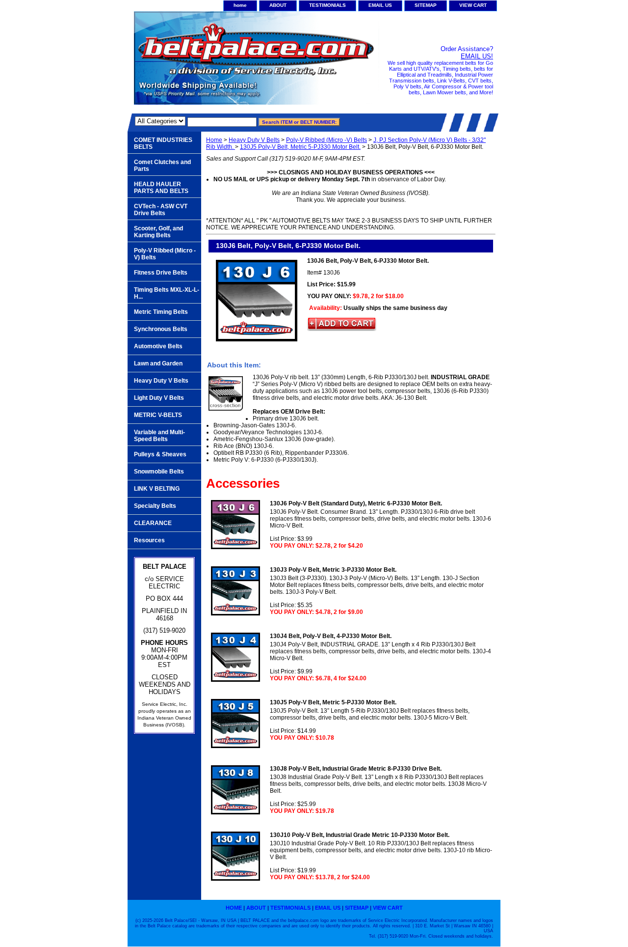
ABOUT (278, 5)
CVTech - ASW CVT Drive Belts (160, 210)
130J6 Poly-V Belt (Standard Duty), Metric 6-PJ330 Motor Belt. (356, 503)
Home (214, 140)
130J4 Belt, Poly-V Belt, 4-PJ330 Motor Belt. (331, 636)
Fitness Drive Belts (160, 272)
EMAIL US (380, 5)
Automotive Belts (158, 346)
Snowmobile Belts (159, 471)
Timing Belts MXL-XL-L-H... (166, 293)
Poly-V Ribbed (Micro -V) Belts (326, 140)
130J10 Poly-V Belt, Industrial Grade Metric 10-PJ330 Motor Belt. (359, 835)
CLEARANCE (153, 523)
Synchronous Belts (160, 329)
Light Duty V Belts (159, 397)
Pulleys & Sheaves (160, 454)
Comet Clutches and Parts (162, 165)
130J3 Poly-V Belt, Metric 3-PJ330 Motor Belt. (333, 569)
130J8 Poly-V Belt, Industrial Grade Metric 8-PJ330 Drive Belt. (356, 768)
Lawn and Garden (158, 363)
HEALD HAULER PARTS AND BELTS (161, 188)
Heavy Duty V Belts (254, 140)
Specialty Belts (155, 505)
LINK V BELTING (157, 488)
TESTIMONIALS (327, 5)
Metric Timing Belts (161, 311)
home (240, 5)
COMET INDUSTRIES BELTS (163, 143)
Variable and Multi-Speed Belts (159, 436)
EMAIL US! (477, 56)
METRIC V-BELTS (158, 415)
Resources (149, 540)
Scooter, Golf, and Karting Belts (158, 232)
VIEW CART (473, 5)
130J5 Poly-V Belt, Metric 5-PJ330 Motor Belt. (300, 146)
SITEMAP (426, 5)
